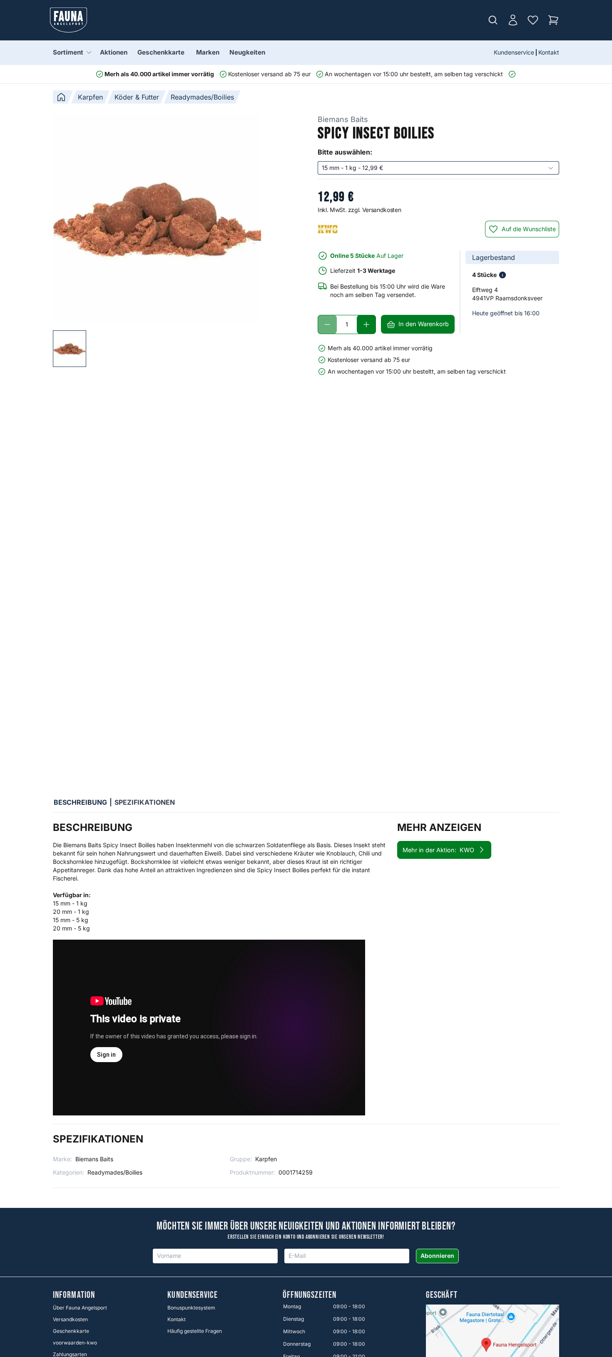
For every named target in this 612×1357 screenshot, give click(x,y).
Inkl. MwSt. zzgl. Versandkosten (359, 209)
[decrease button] (327, 324)
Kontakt (548, 52)
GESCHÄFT (442, 1295)
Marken (207, 52)
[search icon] (493, 20)
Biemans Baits (343, 119)
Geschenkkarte (160, 52)
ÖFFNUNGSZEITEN (309, 1295)
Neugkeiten (247, 52)
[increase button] (366, 324)
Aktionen (113, 52)
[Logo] (68, 20)
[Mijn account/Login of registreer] (513, 20)
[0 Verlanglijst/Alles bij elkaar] (533, 20)
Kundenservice (514, 52)
